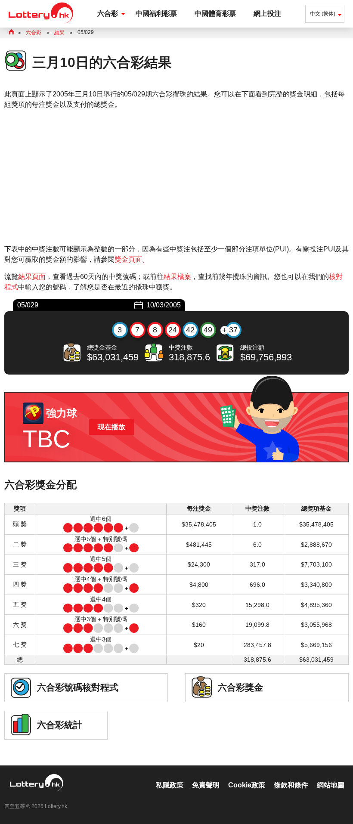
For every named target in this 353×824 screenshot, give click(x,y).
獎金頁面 (128, 259)
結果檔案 (177, 276)
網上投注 (267, 13)
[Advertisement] (176, 177)
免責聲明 (206, 785)
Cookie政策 (246, 785)
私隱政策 (169, 785)
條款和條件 (291, 785)
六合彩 (107, 13)
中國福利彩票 (156, 13)
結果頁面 (32, 276)
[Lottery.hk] (41, 23)
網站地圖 (330, 785)
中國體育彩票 (215, 13)
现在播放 (111, 427)
